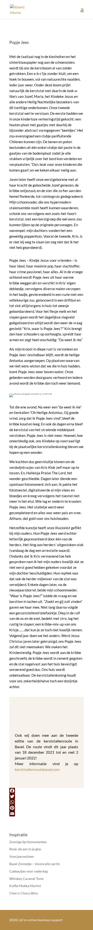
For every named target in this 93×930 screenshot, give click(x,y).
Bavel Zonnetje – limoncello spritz (34, 864)
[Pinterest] (46, 808)
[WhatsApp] (46, 802)
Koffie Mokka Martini (25, 886)
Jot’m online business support (40, 920)
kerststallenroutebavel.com (37, 769)
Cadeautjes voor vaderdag (28, 871)
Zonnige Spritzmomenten (28, 842)
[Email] (46, 813)
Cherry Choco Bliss (23, 893)
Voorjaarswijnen (21, 856)
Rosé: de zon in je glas (25, 849)
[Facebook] (46, 791)
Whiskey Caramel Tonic (26, 879)
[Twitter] (46, 796)
